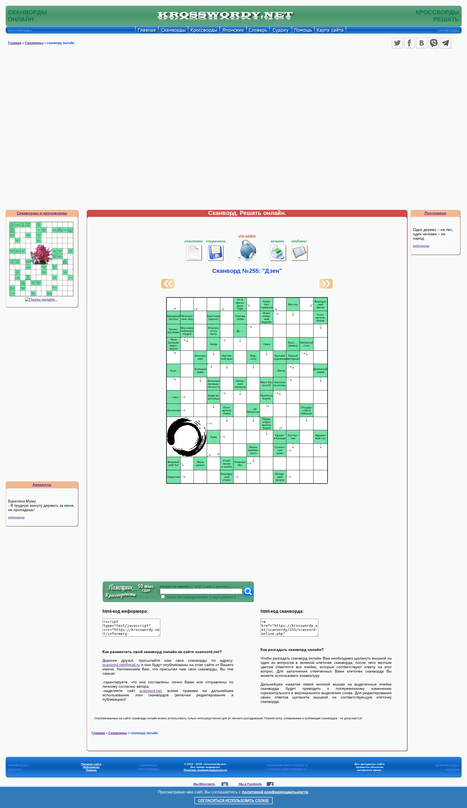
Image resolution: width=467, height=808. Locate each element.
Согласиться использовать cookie (233, 801)
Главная (14, 43)
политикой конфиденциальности (275, 792)
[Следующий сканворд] (326, 287)
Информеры (91, 767)
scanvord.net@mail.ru (121, 665)
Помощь (91, 770)
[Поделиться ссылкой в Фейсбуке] (409, 43)
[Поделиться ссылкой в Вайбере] (433, 43)
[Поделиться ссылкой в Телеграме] (446, 43)
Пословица (435, 213)
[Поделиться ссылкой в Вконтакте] (421, 43)
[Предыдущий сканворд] (168, 287)
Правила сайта (91, 764)
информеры (16, 517)
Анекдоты (41, 484)
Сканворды (34, 43)
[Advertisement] (233, 90)
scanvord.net (150, 690)
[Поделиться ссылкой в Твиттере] (397, 43)
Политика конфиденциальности (205, 770)
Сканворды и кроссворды (42, 213)
